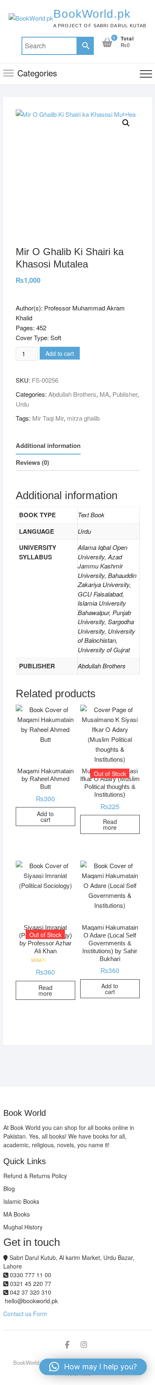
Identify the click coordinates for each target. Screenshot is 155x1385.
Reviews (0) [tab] (32, 462)
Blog (9, 1188)
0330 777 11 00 (29, 1275)
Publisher (124, 394)
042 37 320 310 (29, 1292)
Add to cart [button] (45, 817)
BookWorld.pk (92, 13)
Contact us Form (25, 1313)
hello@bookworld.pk (30, 1301)
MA (104, 394)
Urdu (22, 404)
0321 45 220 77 (29, 1283)
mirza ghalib (83, 418)
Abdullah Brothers (72, 394)
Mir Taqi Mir (48, 418)
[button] (126, 123)
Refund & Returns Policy (35, 1176)
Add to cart (59, 353)
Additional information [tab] (48, 445)
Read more (110, 824)
